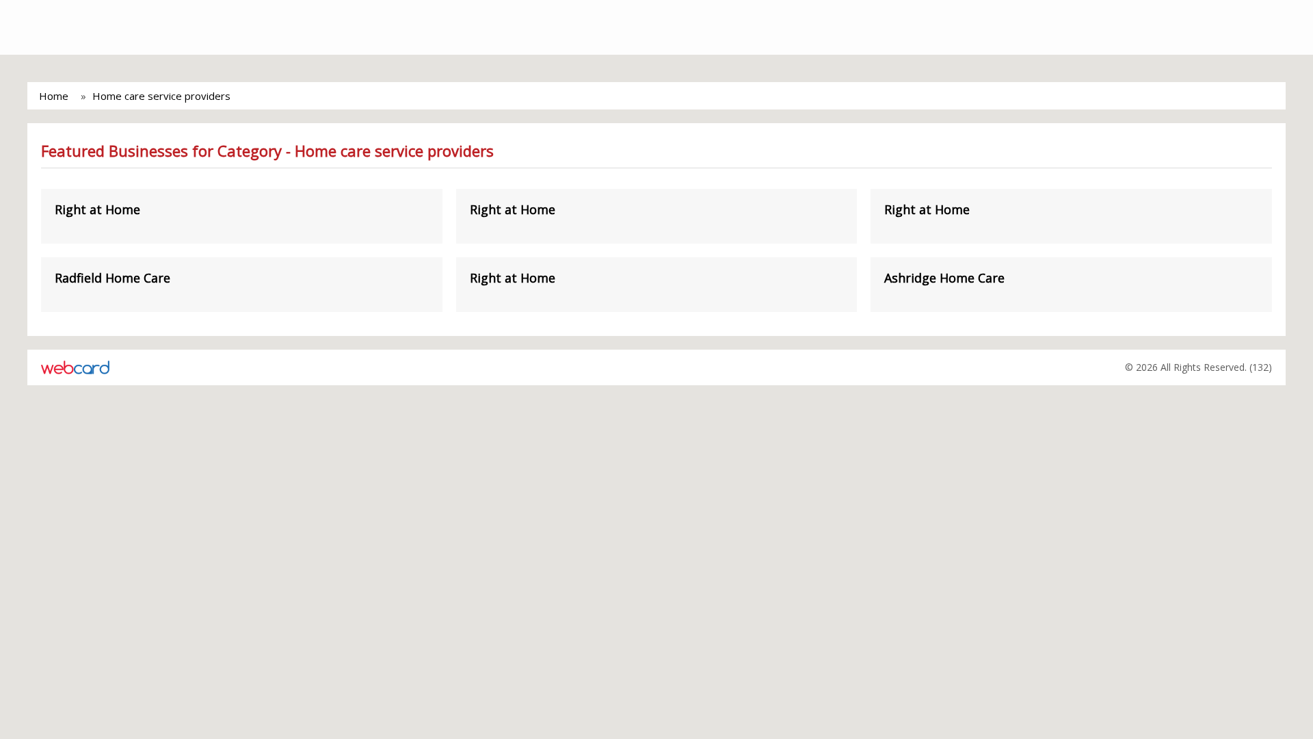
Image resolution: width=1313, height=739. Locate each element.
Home (53, 96)
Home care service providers (161, 96)
